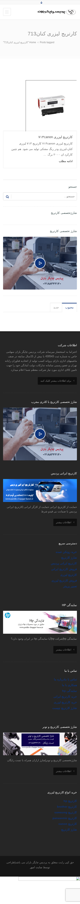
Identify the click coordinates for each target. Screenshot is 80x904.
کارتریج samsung (65, 812)
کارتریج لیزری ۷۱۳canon (55, 137)
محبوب (69, 307)
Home (32, 42)
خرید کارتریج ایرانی (65, 696)
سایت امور (36, 867)
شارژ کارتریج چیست (64, 708)
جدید (56, 307)
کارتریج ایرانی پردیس (64, 563)
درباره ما (59, 679)
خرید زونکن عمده (66, 551)
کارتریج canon (67, 823)
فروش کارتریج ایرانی (64, 569)
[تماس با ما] (49, 879)
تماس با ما (70, 679)
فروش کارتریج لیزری (64, 580)
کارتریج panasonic (65, 818)
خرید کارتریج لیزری (65, 702)
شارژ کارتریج (69, 557)
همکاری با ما (69, 685)
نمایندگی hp (69, 690)
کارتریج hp (70, 801)
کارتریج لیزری (68, 574)
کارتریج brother (67, 806)
